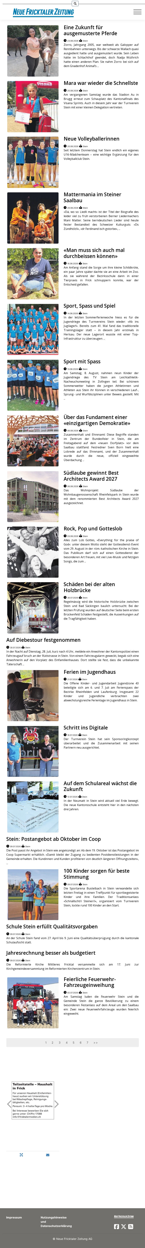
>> (96, 1042)
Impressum (14, 1217)
